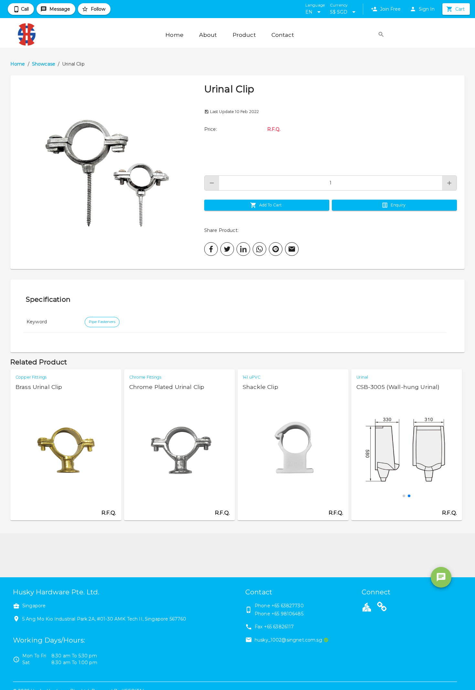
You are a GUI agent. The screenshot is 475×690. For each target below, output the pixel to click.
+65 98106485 (287, 614)
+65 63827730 (287, 606)
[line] (275, 249)
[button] (107, 172)
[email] (292, 249)
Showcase (43, 64)
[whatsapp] (259, 249)
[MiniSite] (382, 608)
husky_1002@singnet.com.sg (288, 640)
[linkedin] (243, 249)
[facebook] (211, 249)
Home (17, 64)
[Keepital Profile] (367, 607)
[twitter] (227, 249)
